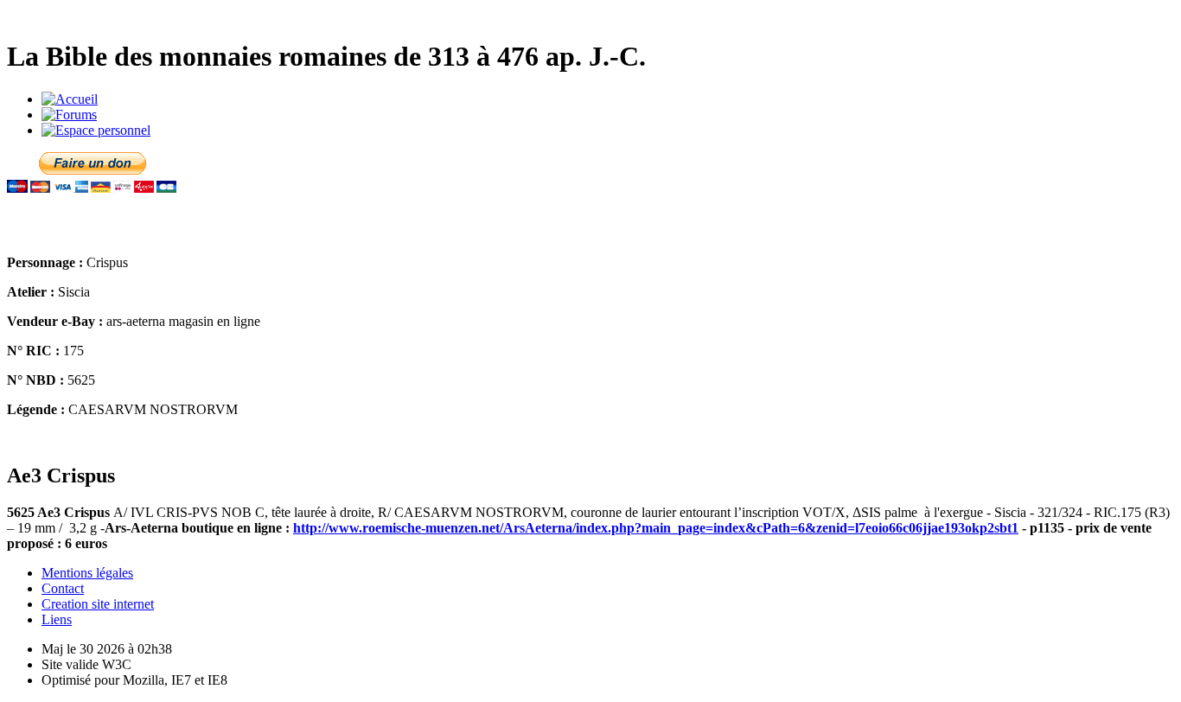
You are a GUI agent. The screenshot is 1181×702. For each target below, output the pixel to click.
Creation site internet (97, 604)
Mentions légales (87, 572)
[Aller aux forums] (69, 114)
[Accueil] (69, 99)
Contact (62, 588)
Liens (56, 619)
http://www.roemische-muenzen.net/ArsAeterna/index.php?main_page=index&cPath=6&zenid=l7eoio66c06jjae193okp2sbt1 (655, 527)
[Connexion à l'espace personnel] (95, 130)
